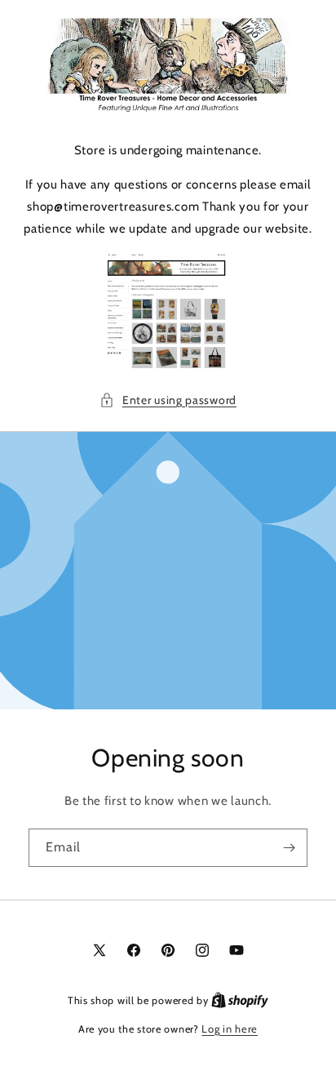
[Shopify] (239, 1000)
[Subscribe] (289, 848)
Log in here (229, 1028)
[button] (168, 400)
